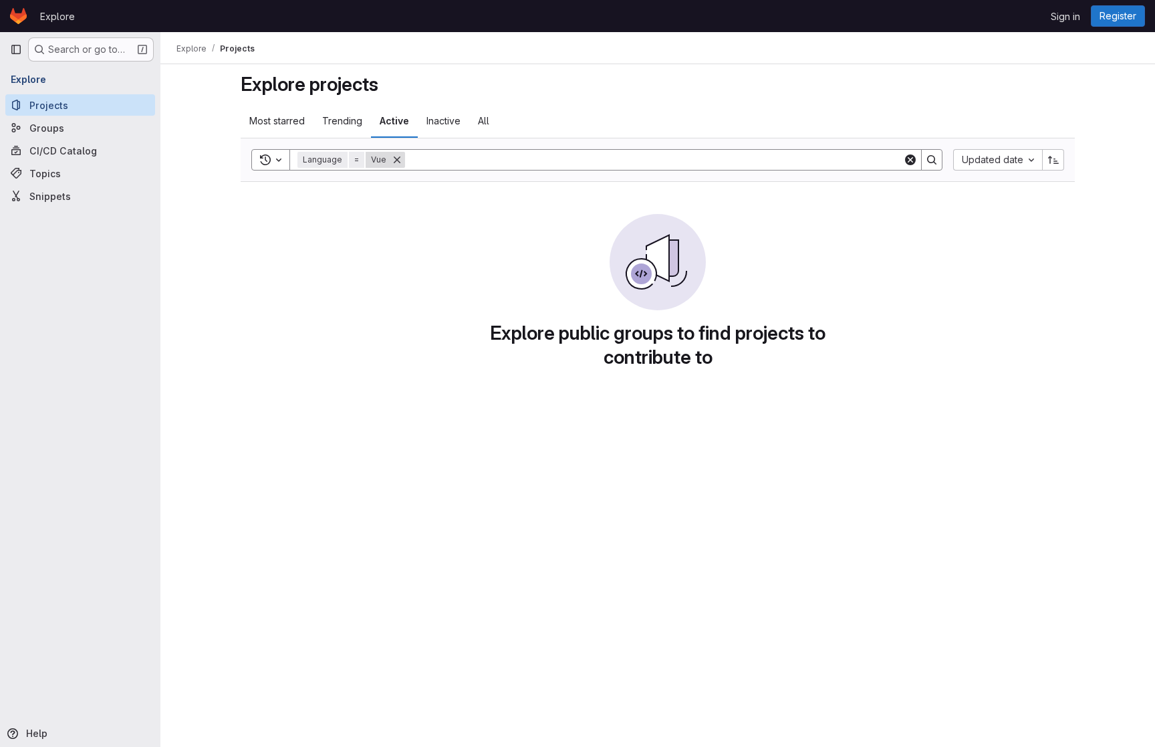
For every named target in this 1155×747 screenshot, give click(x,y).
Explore (57, 16)
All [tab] (483, 120)
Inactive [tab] (443, 120)
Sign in (1065, 16)
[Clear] (910, 160)
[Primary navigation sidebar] (16, 49)
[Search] (931, 160)
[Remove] (397, 160)
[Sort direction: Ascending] (1053, 160)
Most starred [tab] (277, 120)
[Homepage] (18, 16)
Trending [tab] (342, 120)
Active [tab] (394, 120)
